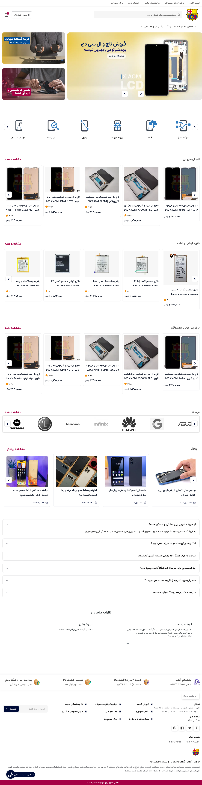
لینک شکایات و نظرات (139, 719)
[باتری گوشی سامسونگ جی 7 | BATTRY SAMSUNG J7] (62, 264)
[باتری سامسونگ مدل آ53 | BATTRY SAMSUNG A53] (141, 264)
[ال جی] (45, 424)
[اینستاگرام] (196, 728)
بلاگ (168, 26)
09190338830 (193, 742)
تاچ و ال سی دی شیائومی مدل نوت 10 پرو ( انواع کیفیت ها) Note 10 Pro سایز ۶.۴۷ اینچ (23, 207)
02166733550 (175, 742)
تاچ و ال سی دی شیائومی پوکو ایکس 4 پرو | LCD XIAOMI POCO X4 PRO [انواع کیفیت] (141, 207)
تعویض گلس (195, 3)
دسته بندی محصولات (187, 26)
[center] (178, 15)
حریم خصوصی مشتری (72, 711)
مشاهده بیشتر (16, 449)
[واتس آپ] (175, 728)
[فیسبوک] (182, 728)
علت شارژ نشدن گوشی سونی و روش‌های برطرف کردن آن (127, 492)
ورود (25, 15)
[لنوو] (73, 424)
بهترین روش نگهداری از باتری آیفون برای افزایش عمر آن (177, 492)
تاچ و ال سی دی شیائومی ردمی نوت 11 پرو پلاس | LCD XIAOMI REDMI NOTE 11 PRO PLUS (102, 199)
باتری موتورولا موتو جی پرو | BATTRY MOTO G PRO (27, 283)
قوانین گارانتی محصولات (174, 3)
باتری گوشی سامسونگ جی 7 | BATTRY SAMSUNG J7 (65, 283)
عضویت (12, 709)
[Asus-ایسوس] (185, 424)
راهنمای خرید (134, 3)
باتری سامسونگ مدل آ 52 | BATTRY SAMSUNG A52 (106, 283)
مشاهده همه (13, 159)
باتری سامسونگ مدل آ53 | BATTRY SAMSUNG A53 (145, 283)
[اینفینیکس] (101, 424)
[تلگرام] (189, 728)
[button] (141, 94)
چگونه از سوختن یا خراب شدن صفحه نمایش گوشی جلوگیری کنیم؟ (30, 492)
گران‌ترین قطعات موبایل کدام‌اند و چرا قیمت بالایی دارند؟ (79, 492)
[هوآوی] (129, 424)
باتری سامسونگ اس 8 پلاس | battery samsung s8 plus (184, 291)
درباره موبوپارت (117, 3)
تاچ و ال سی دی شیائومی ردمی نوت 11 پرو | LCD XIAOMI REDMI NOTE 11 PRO (63, 199)
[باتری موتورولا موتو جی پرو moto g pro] (23, 264)
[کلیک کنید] (134, 66)
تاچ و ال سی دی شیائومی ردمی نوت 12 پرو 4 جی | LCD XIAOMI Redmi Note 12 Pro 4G (181, 207)
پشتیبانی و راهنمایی (153, 26)
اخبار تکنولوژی (142, 711)
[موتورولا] (17, 424)
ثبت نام (17, 15)
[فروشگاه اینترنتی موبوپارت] (196, 752)
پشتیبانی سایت (151, 3)
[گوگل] (157, 424)
